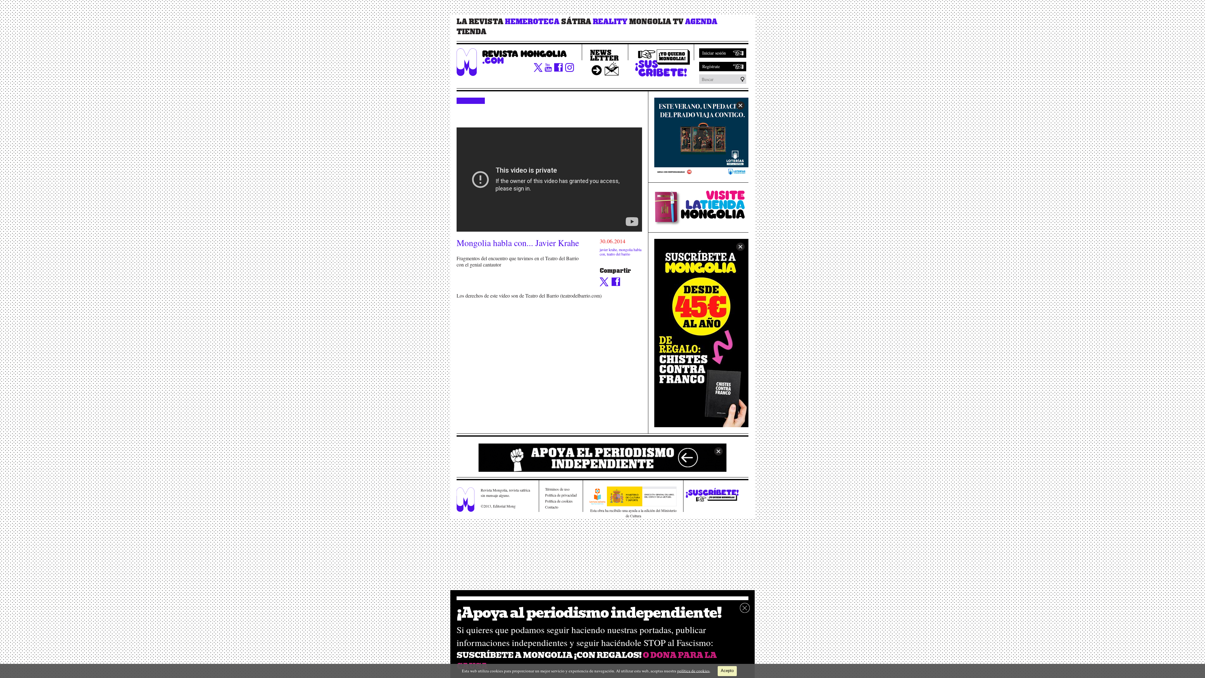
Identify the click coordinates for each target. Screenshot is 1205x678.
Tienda (471, 32)
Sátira (576, 22)
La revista (480, 22)
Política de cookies (559, 500)
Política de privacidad (561, 495)
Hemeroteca (532, 22)
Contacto (551, 506)
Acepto (727, 670)
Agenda (701, 22)
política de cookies (693, 670)
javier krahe (608, 249)
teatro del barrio (618, 253)
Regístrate (711, 66)
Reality (610, 22)
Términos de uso (557, 489)
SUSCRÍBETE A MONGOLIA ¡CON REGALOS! (549, 655)
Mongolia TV (656, 22)
